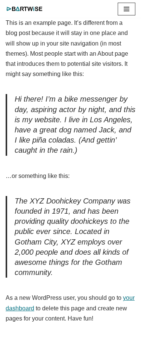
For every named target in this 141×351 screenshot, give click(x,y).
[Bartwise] (26, 8)
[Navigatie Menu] (126, 9)
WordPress (111, 343)
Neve (22, 343)
